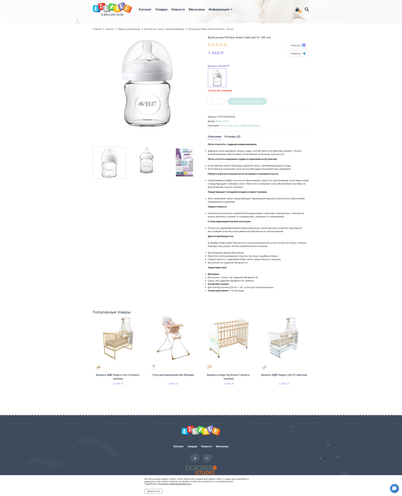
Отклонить (175, 491)
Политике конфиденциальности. (175, 483)
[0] (297, 9)
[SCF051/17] (217, 77)
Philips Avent (222, 121)
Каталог (145, 9)
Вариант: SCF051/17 (219, 66)
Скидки (161, 9)
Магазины (197, 9)
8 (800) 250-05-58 (112, 14)
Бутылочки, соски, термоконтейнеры (240, 125)
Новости (178, 9)
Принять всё (153, 491)
